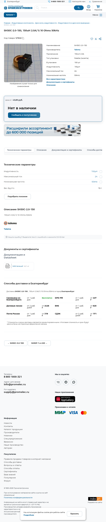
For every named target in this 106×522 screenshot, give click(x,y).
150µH (94, 171)
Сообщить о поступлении (24, 115)
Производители (11, 433)
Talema (77, 50)
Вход (88, 10)
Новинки (8, 436)
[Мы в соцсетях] (58, 382)
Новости (8, 423)
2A (96, 177)
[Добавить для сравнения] (96, 39)
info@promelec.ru (15, 384)
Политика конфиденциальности (18, 497)
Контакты (8, 426)
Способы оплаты (12, 468)
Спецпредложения (13, 439)
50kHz (94, 182)
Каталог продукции (13, 429)
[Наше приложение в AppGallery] (65, 399)
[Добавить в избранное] (92, 39)
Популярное (10, 478)
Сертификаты (10, 472)
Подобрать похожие (17, 197)
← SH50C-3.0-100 (16, 343)
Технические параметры (19, 150)
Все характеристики (55, 79)
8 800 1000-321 (13, 377)
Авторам (8, 448)
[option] (23, 63)
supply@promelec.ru (16, 392)
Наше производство (13, 445)
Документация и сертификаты (60, 82)
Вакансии (8, 442)
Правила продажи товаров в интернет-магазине (27, 459)
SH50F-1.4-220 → (39, 343)
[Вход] (88, 6)
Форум (7, 481)
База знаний (10, 475)
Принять (74, 514)
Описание (51, 85)
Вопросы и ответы (12, 465)
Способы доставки (13, 462)
